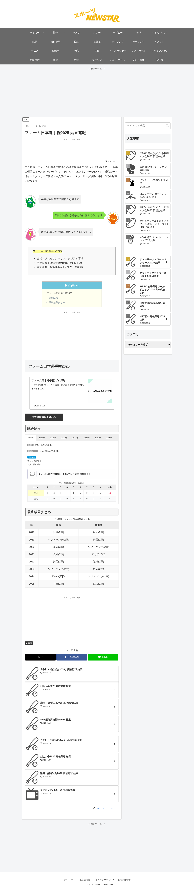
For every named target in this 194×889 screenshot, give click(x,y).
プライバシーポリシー (104, 879)
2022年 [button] (64, 438)
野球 (30, 643)
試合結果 (53, 298)
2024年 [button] (42, 438)
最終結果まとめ (57, 302)
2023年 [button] (53, 438)
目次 (67, 285)
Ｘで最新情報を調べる (44, 417)
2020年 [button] (87, 438)
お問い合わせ (124, 879)
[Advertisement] (97, 92)
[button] (167, 125)
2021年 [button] (75, 438)
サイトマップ (70, 879)
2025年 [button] (30, 438)
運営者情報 (85, 879)
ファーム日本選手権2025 (59, 293)
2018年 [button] (109, 438)
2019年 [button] (98, 438)
